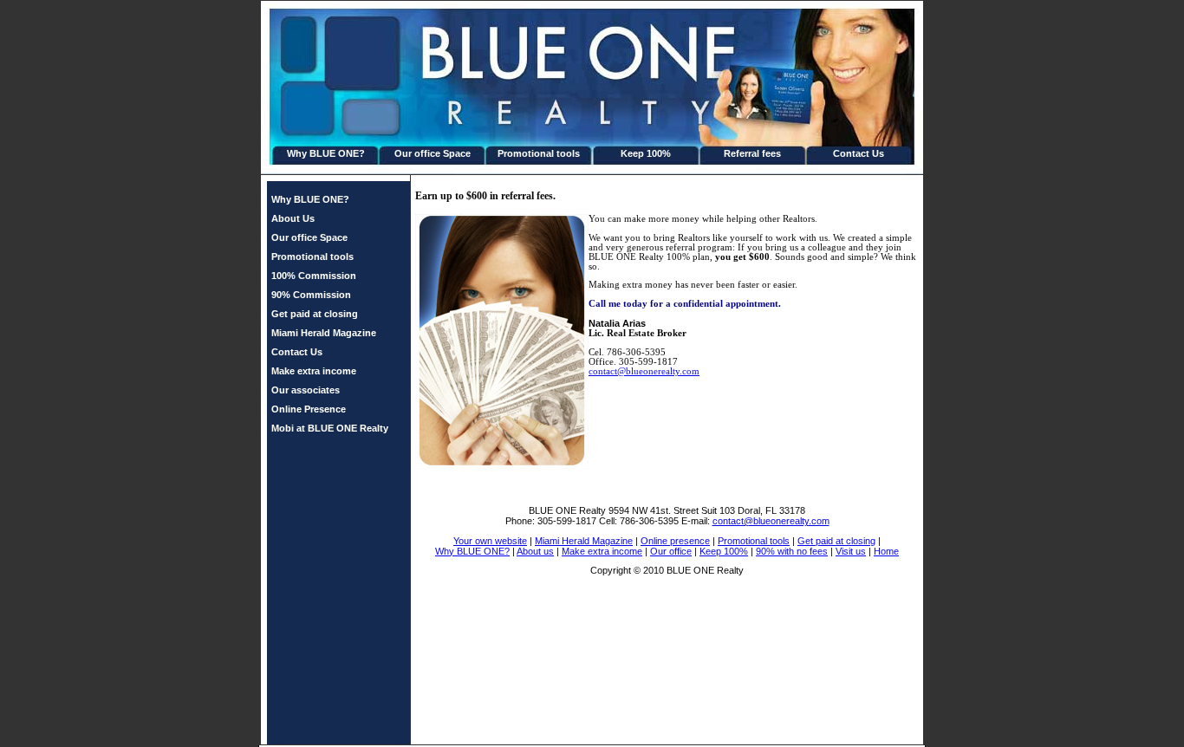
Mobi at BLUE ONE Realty (329, 428)
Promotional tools (539, 153)
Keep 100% (646, 153)
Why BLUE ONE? (326, 153)
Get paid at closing (314, 314)
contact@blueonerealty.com (644, 371)
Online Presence (308, 409)
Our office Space (432, 153)
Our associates (305, 390)
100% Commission (313, 275)
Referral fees (752, 153)
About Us (293, 218)
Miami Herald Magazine (323, 333)
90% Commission (311, 294)
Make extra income (313, 371)
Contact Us (858, 153)
